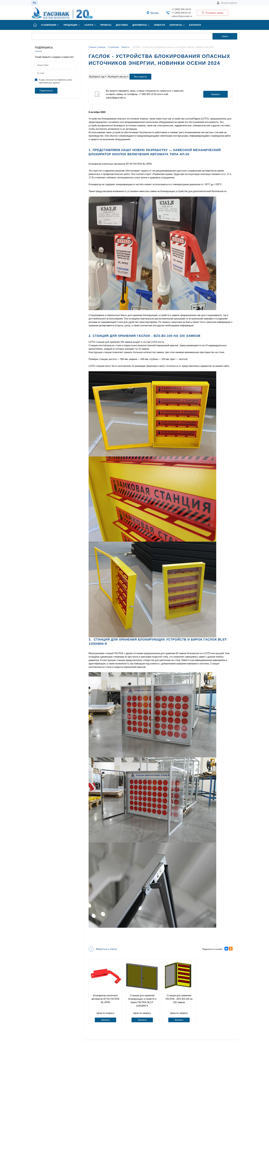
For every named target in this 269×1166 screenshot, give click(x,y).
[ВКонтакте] (226, 948)
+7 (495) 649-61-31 (181, 12)
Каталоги (195, 25)
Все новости (140, 76)
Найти (225, 36)
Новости (159, 25)
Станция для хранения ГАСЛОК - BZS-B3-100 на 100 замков (178, 999)
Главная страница (97, 47)
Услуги (88, 25)
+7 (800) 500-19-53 (181, 9)
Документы (139, 25)
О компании (48, 25)
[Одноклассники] (231, 948)
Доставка (122, 25)
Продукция (70, 25)
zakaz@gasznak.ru (182, 16)
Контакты (176, 25)
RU (34, 2)
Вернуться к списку (106, 949)
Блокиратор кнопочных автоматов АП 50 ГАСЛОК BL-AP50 (105, 999)
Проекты (105, 25)
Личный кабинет (229, 3)
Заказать (215, 94)
